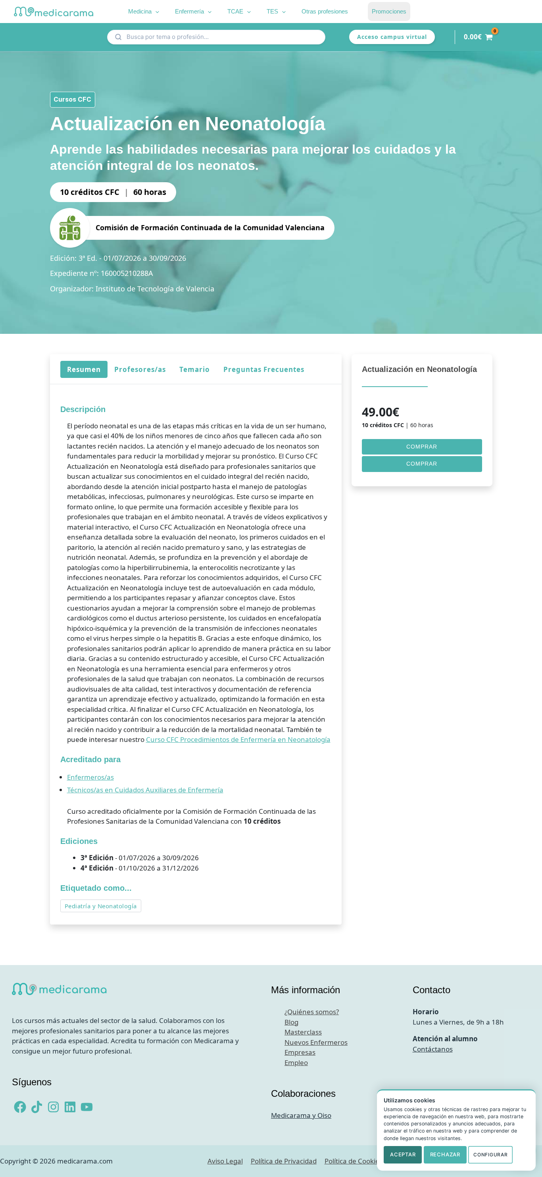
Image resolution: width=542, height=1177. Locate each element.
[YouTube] (87, 1107)
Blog (291, 1022)
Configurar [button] (490, 1155)
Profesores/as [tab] (139, 369)
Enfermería (189, 11)
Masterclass (303, 1031)
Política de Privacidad (284, 1160)
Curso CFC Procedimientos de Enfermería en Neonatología (238, 739)
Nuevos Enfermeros (316, 1042)
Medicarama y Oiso (301, 1115)
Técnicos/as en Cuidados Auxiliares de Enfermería (145, 789)
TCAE (235, 11)
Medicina (140, 11)
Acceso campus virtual (392, 36)
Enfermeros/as (90, 777)
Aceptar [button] (402, 1154)
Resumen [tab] (83, 369)
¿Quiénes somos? (311, 1011)
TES (272, 11)
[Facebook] (20, 1107)
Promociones (389, 11)
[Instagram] (53, 1107)
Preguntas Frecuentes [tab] (263, 369)
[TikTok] (37, 1107)
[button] (155, 11)
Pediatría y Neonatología (100, 906)
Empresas (299, 1052)
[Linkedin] (70, 1107)
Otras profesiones (325, 11)
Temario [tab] (194, 369)
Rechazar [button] (445, 1154)
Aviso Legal (225, 1160)
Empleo (296, 1062)
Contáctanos (433, 1049)
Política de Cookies (353, 1160)
